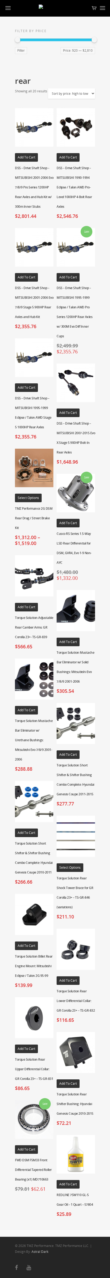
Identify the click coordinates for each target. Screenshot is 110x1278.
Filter (21, 50)
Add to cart (26, 157)
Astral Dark (40, 1251)
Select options (28, 498)
